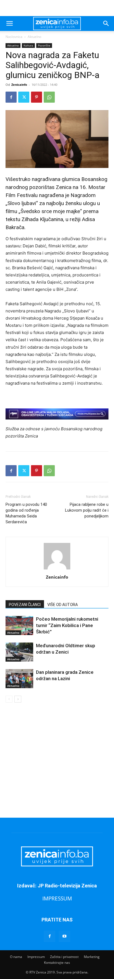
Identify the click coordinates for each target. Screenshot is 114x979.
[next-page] (17, 699)
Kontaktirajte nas (57, 962)
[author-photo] (57, 569)
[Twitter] (23, 97)
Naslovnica (14, 36)
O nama (16, 956)
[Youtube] (64, 936)
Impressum (36, 956)
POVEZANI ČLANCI (25, 604)
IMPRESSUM (57, 898)
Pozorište (44, 45)
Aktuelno (34, 36)
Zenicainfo (19, 84)
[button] (9, 23)
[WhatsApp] (49, 97)
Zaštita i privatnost (64, 956)
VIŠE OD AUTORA (62, 604)
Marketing (92, 956)
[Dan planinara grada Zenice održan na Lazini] (19, 678)
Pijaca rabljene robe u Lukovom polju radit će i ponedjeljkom (86, 510)
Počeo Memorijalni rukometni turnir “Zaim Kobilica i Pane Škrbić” (67, 625)
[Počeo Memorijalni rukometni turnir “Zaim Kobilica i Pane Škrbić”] (19, 625)
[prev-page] (9, 699)
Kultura (28, 45)
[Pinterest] (36, 97)
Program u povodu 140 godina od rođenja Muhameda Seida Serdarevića (26, 513)
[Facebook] (11, 97)
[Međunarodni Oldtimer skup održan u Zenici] (19, 652)
